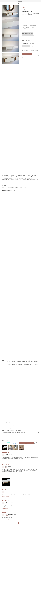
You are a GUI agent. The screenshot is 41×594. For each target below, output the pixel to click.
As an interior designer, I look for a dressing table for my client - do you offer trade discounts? (18, 434)
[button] (24, 7)
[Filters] (35, 443)
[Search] (3, 4)
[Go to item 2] (10, 447)
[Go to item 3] (15, 447)
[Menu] (1, 4)
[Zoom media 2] (10, 23)
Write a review (26, 443)
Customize (36, 54)
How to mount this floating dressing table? (9, 425)
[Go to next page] (24, 523)
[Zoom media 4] (10, 46)
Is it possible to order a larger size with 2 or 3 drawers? (11, 430)
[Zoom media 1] (10, 11)
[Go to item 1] (4, 447)
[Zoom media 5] (10, 58)
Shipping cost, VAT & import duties (30, 58)
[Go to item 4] (21, 447)
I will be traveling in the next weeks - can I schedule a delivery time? (13, 432)
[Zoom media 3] (10, 35)
